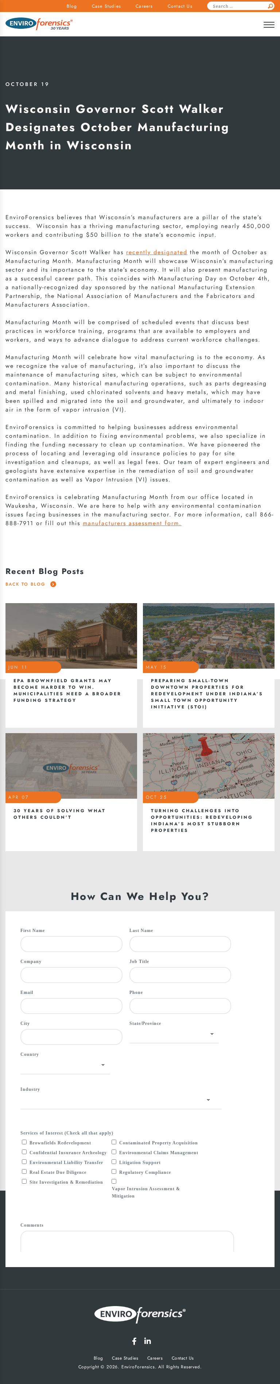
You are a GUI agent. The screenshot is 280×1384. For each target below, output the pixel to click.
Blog (72, 6)
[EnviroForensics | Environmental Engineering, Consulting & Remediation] (140, 1316)
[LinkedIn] (147, 1341)
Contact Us (180, 6)
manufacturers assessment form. (132, 523)
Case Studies (106, 6)
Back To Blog (26, 584)
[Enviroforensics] (39, 24)
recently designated (156, 252)
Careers (144, 6)
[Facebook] (134, 1341)
